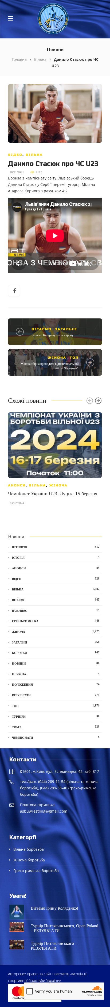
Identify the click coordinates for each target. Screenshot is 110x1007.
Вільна (40, 59)
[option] (55, 461)
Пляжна (56, 674)
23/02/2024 (17, 503)
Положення (56, 684)
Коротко (56, 652)
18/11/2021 (17, 172)
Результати (56, 695)
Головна (19, 59)
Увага (56, 727)
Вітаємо (42, 329)
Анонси (17, 485)
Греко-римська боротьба (36, 870)
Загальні (66, 329)
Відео (15, 155)
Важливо (56, 610)
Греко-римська (56, 621)
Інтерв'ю (56, 547)
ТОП (73, 357)
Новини (56, 663)
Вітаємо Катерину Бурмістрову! (53, 335)
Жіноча (57, 357)
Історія (56, 557)
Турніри (56, 716)
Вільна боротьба (28, 849)
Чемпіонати (56, 737)
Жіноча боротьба (29, 859)
